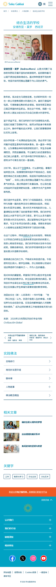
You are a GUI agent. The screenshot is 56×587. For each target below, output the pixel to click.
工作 (7, 476)
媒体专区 (7, 576)
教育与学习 (18, 476)
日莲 (24, 167)
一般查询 (43, 572)
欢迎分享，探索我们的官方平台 (28, 491)
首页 (5, 11)
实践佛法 (14, 11)
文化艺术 (45, 476)
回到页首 (45, 500)
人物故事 (25, 11)
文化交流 (32, 476)
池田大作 (27, 235)
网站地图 (7, 572)
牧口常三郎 (28, 282)
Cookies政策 (30, 572)
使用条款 (18, 572)
